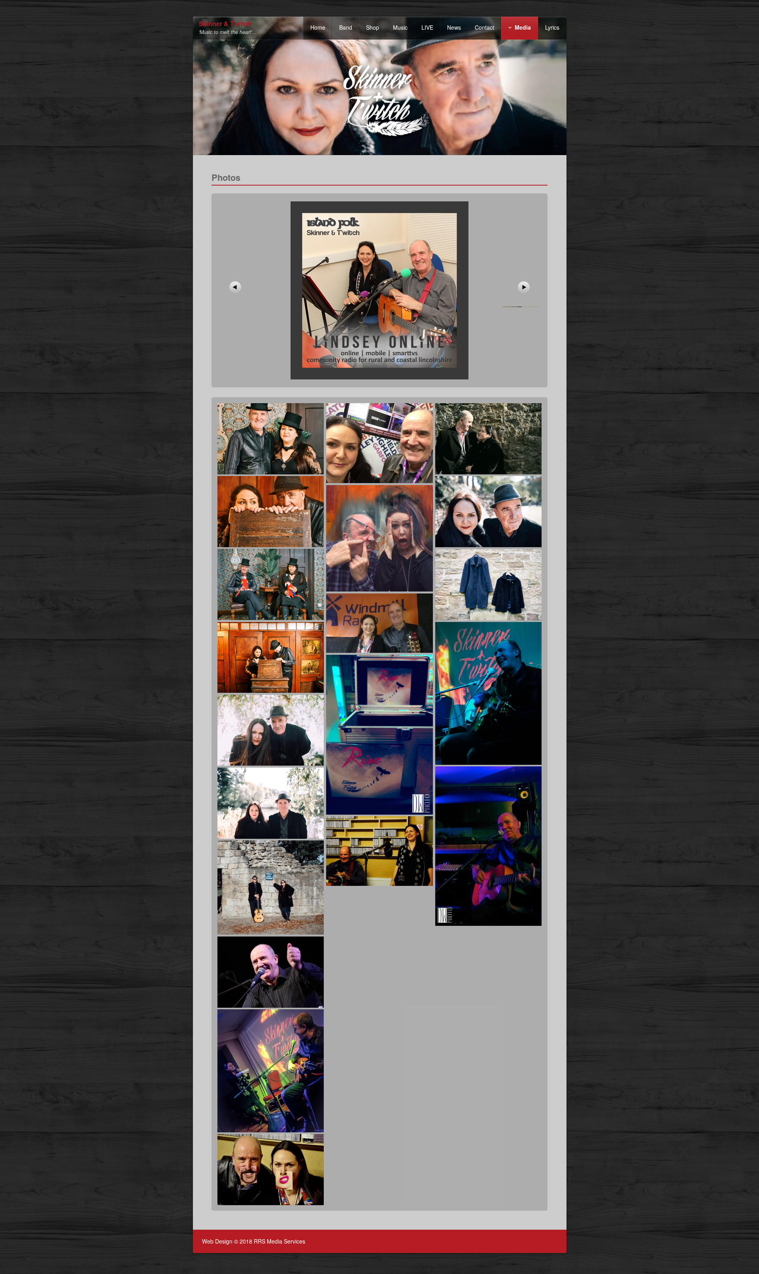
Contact (484, 27)
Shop (372, 27)
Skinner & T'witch (225, 24)
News (454, 27)
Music (400, 27)
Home (317, 27)
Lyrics (552, 27)
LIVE (427, 27)
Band (345, 27)
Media (523, 27)
